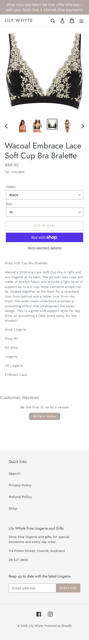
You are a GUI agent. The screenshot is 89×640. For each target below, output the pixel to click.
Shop (13, 508)
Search (14, 474)
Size (9, 204)
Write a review (45, 416)
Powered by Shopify (58, 625)
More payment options (44, 247)
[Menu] (81, 20)
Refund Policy (20, 497)
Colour (11, 186)
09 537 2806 (18, 560)
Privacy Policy (20, 485)
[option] (22, 126)
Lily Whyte (19, 20)
